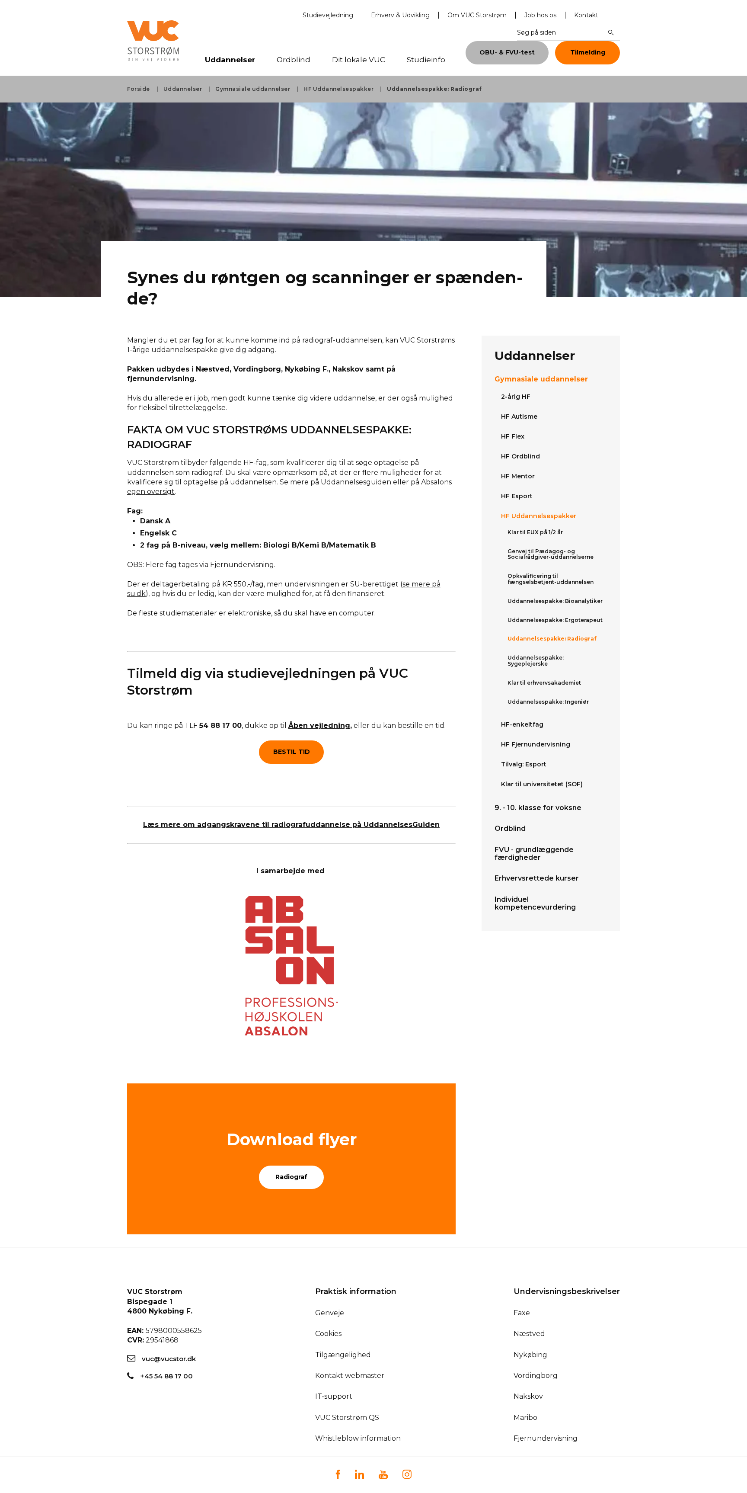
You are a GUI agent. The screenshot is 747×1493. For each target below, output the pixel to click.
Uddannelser (230, 60)
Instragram (407, 1474)
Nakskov (528, 1396)
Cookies (328, 1334)
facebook (337, 1474)
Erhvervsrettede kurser (537, 878)
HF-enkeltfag (522, 724)
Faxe (522, 1313)
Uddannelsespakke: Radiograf (552, 638)
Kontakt (586, 15)
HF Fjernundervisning (535, 744)
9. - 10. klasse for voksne (538, 808)
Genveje (329, 1313)
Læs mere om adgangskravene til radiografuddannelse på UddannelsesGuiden (291, 824)
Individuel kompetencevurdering (535, 903)
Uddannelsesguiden (356, 482)
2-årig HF (515, 396)
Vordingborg (536, 1376)
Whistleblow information (358, 1438)
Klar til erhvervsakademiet (544, 682)
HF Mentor (518, 476)
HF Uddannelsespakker (338, 89)
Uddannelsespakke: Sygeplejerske (536, 660)
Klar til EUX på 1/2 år (535, 532)
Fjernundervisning (546, 1438)
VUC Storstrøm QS (347, 1418)
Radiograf (291, 1177)
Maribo (525, 1418)
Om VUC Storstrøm (477, 15)
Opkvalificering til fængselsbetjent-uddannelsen (551, 579)
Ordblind (293, 60)
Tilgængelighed (343, 1355)
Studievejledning (328, 15)
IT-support (333, 1396)
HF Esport (517, 496)
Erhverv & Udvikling (400, 15)
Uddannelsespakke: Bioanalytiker (555, 601)
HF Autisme (519, 416)
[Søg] (611, 32)
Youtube (383, 1474)
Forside (138, 89)
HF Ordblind (520, 456)
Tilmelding (587, 52)
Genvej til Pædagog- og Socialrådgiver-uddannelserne (551, 554)
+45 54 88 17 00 (166, 1376)
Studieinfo (426, 60)
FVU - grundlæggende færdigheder (534, 854)
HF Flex (512, 436)
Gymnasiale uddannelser (252, 89)
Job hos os (540, 15)
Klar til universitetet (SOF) (542, 784)
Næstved (529, 1334)
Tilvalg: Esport (523, 764)
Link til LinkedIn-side (359, 1474)
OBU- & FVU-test (507, 52)
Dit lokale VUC (358, 60)
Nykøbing (530, 1355)
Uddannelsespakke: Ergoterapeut (555, 620)
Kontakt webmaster (349, 1376)
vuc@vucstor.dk (169, 1358)
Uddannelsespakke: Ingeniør (548, 701)
